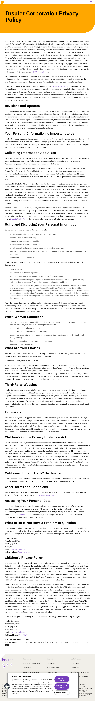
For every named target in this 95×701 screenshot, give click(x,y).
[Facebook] (3, 664)
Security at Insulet (52, 672)
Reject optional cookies (61, 686)
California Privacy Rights (61, 86)
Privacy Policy (75, 663)
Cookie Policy (27, 668)
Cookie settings (61, 692)
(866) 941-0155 (24, 552)
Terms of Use (75, 668)
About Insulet (27, 659)
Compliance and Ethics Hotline (80, 672)
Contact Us (50, 659)
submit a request (19, 514)
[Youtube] (4, 667)
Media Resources (76, 659)
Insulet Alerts (51, 663)
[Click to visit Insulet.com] (9, 659)
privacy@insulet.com (18, 549)
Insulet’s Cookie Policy (18, 219)
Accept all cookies (61, 679)
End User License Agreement (31, 672)
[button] (7, 686)
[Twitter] (11, 664)
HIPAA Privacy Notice (40, 72)
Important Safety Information (31, 663)
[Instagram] (7, 664)
